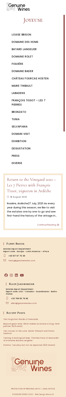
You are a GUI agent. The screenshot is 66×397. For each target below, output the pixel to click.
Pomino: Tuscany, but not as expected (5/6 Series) (29, 345)
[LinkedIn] (16, 275)
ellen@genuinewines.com (24, 303)
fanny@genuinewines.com (21, 260)
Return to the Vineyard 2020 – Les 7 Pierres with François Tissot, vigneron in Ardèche (31, 185)
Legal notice (49, 388)
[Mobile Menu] (61, 6)
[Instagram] (11, 275)
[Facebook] (6, 275)
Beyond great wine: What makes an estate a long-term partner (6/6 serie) (31, 324)
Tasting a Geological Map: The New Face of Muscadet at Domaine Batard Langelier (31, 339)
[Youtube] (22, 275)
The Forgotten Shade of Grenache (20, 319)
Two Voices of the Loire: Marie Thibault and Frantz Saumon (29, 332)
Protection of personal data (25, 388)
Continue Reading (46, 225)
